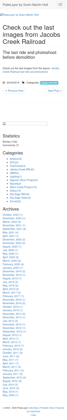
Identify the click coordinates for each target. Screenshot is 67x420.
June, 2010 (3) (11, 388)
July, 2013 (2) (10, 321)
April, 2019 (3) (11, 289)
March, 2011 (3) (12, 367)
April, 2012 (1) (11, 338)
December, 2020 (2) (14, 239)
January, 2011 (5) (13, 374)
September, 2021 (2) (14, 229)
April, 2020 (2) (11, 257)
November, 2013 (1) (14, 317)
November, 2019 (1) (14, 275)
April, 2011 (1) (11, 363)
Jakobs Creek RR (49, 82)
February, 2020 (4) (13, 264)
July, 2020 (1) (10, 250)
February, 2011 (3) (13, 370)
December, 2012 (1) (14, 324)
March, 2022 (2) (12, 221)
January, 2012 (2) (13, 349)
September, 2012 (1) (14, 331)
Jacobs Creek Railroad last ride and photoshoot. (31, 69)
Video (15, 190)
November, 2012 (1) (14, 328)
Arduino (16, 158)
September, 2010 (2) (14, 377)
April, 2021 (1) (11, 236)
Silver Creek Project (23, 187)
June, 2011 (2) (11, 356)
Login (33, 414)
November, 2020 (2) (14, 243)
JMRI (14, 173)
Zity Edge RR (19, 194)
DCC (14, 162)
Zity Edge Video (20, 197)
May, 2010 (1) (10, 391)
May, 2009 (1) (10, 395)
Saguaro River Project (24, 180)
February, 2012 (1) (13, 345)
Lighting (16, 176)
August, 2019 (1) (12, 278)
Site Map (33, 407)
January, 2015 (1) (13, 310)
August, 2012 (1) (12, 335)
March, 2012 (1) (12, 342)
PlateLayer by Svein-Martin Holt (25, 4)
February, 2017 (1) (13, 296)
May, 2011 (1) (10, 359)
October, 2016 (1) (13, 306)
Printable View (47, 407)
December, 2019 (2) (14, 271)
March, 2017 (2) (12, 292)
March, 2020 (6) (12, 260)
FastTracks (18, 166)
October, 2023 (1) (13, 214)
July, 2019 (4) (10, 282)
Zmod (15, 201)
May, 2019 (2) (10, 285)
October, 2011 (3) (13, 352)
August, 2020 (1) (12, 246)
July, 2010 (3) (10, 384)
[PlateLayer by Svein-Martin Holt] (19, 14)
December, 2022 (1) (14, 218)
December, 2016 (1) (14, 299)
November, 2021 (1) (14, 225)
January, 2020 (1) (13, 267)
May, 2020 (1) (10, 253)
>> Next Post (55, 90)
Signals (15, 183)
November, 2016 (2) (14, 303)
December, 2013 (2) (14, 313)
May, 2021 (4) (10, 232)
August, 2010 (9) (12, 381)
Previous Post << (14, 90)
